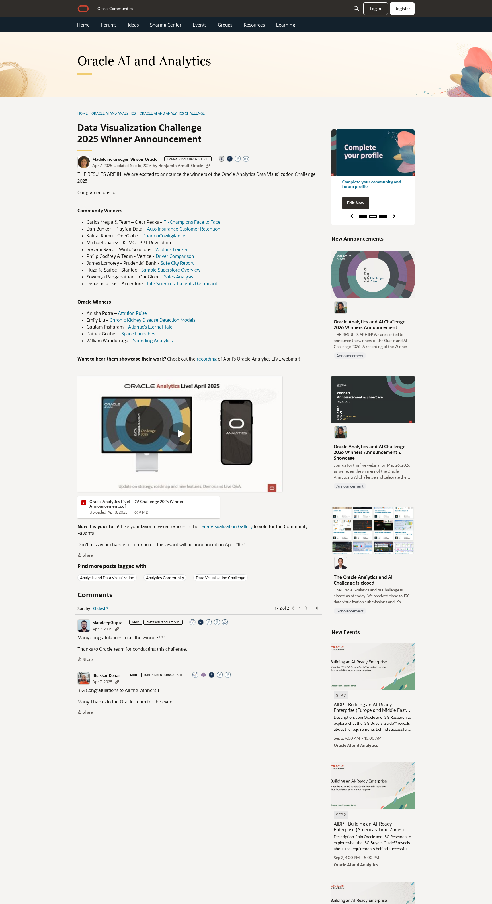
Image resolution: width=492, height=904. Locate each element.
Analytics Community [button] (165, 577)
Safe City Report (177, 263)
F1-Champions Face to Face (191, 222)
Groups (225, 24)
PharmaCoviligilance (164, 236)
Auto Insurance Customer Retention (183, 229)
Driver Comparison (175, 256)
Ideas (133, 24)
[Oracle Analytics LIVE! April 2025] (179, 434)
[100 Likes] (246, 159)
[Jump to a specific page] (315, 608)
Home (83, 24)
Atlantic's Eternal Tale (150, 327)
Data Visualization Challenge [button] (220, 577)
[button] (83, 162)
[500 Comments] (217, 622)
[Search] (356, 8)
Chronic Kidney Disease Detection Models (152, 320)
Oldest (99, 608)
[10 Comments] (238, 159)
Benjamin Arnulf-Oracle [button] (181, 165)
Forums (108, 24)
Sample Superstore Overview (170, 270)
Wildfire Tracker (171, 249)
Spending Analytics (153, 340)
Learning (285, 24)
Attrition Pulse (132, 313)
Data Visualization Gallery (227, 526)
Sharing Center (165, 24)
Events (199, 24)
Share (85, 555)
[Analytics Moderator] (221, 159)
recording (207, 359)
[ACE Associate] (203, 675)
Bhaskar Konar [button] (106, 675)
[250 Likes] (225, 622)
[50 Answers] (209, 622)
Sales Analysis (178, 277)
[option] (341, 695)
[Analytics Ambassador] (192, 622)
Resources (254, 24)
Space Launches (138, 334)
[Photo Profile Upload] (230, 159)
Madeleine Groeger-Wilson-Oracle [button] (124, 159)
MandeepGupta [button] (107, 622)
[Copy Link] (207, 165)
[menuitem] (115, 8)
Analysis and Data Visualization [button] (107, 577)
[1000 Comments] (228, 675)
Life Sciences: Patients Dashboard (181, 283)
